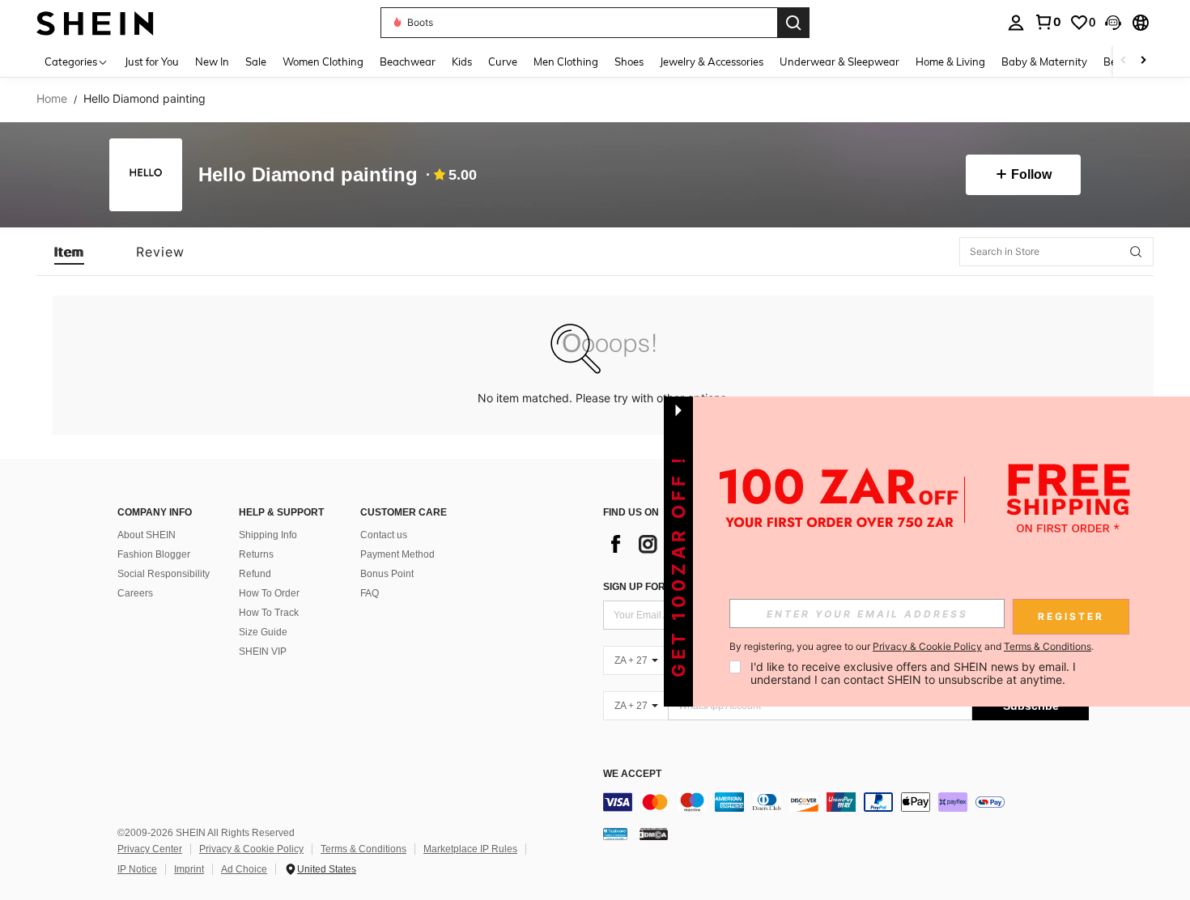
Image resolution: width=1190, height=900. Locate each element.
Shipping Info (268, 535)
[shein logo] (95, 22)
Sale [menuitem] (255, 61)
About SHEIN (146, 535)
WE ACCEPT (632, 774)
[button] (1113, 22)
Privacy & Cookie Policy (251, 849)
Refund (255, 573)
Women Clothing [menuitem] (323, 61)
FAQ (369, 593)
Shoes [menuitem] (629, 61)
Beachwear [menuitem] (408, 61)
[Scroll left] (1123, 61)
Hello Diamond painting (308, 175)
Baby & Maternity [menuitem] (1044, 61)
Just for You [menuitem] (152, 61)
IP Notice (137, 869)
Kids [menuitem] (462, 61)
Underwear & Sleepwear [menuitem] (839, 61)
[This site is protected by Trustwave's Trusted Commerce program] (615, 833)
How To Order (269, 593)
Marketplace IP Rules (470, 849)
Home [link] (51, 98)
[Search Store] (1135, 251)
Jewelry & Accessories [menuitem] (711, 61)
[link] (1047, 22)
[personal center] (1016, 22)
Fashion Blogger (153, 554)
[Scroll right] (1143, 61)
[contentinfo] (846, 802)
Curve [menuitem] (502, 61)
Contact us (383, 535)
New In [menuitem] (212, 61)
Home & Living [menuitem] (950, 61)
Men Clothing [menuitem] (565, 61)
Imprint (189, 869)
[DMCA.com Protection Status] (654, 833)
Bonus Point (387, 573)
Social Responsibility (163, 573)
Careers (135, 593)
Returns (256, 554)
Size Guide (263, 632)
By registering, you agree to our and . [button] (911, 646)
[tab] (69, 252)
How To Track (269, 612)
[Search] (793, 22)
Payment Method (397, 554)
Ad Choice (244, 869)
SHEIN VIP (263, 651)
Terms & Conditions (363, 849)
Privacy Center (149, 849)
